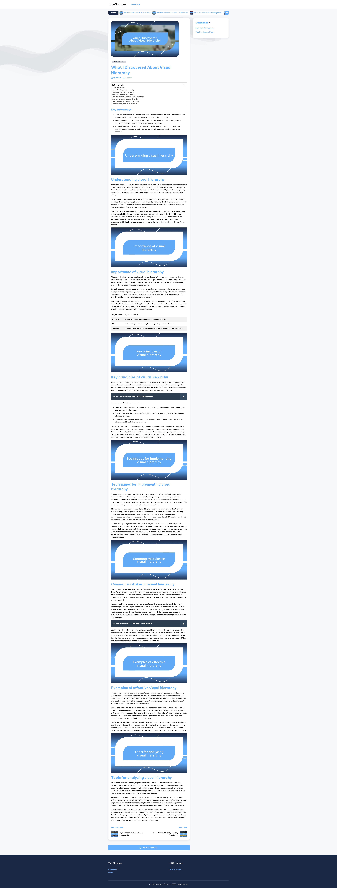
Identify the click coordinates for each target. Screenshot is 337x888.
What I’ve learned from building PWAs (143, 13)
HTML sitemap (175, 870)
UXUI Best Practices (119, 62)
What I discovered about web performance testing (182, 13)
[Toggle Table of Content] (183, 84)
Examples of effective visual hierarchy (125, 101)
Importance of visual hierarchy (123, 92)
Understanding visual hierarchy (123, 90)
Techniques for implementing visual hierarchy (128, 97)
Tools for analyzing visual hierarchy (124, 104)
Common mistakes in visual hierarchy (125, 99)
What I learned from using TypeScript (221, 13)
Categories (112, 870)
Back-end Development (205, 28)
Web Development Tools (205, 32)
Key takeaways (119, 87)
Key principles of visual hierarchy (123, 94)
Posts (110, 873)
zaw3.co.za (117, 4)
